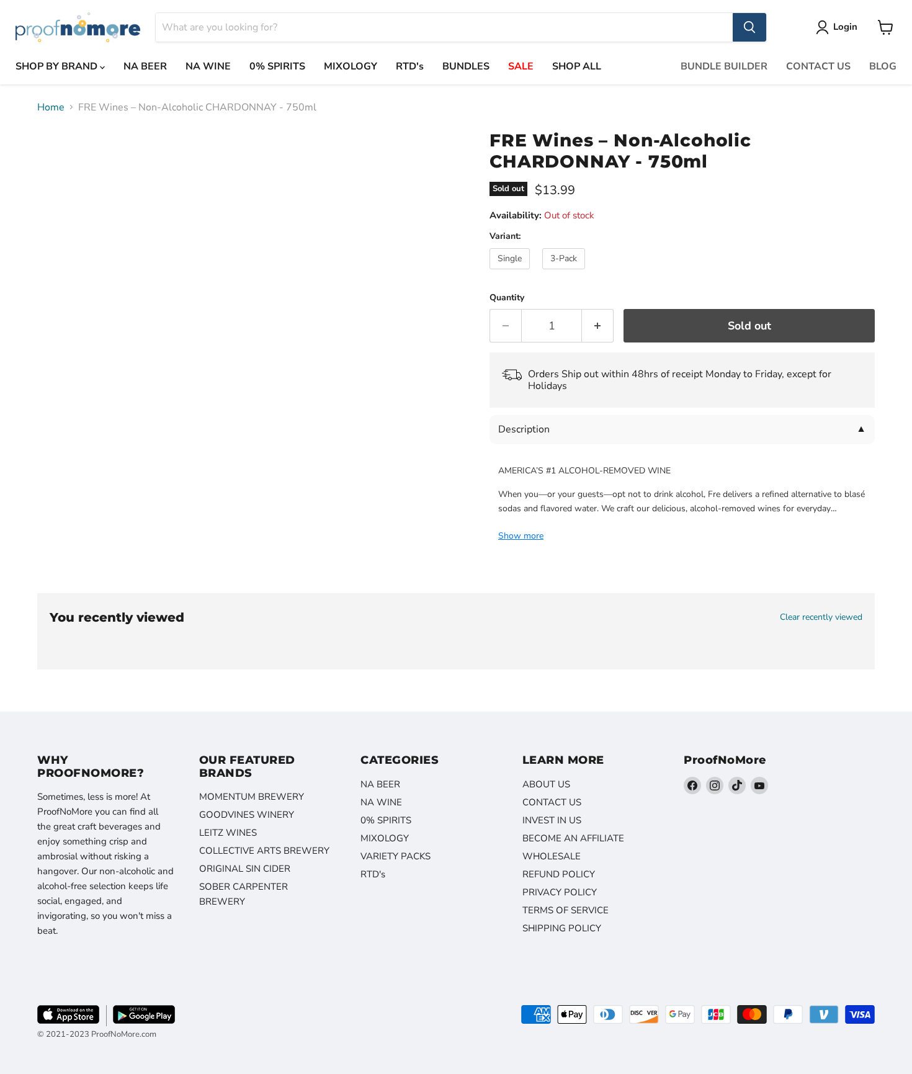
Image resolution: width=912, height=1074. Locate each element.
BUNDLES (466, 66)
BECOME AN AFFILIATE (573, 838)
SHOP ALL (576, 66)
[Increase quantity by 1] (598, 326)
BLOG (882, 66)
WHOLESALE (551, 856)
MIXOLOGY (350, 66)
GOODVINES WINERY (246, 814)
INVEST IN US (551, 820)
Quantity (507, 298)
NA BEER (145, 66)
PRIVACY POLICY (559, 892)
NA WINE (208, 66)
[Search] (749, 27)
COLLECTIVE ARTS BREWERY (264, 850)
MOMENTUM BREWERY (251, 796)
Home (51, 107)
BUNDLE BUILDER (724, 66)
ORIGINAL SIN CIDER (244, 868)
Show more (520, 536)
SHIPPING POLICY (561, 928)
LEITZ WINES (228, 832)
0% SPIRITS (277, 66)
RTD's (410, 66)
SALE (521, 66)
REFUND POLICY (558, 874)
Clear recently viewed (821, 617)
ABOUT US (546, 784)
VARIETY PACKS (395, 856)
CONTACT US (818, 66)
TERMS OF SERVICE (565, 910)
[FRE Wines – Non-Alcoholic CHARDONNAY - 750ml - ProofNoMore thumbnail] (60, 156)
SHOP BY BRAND (58, 66)
